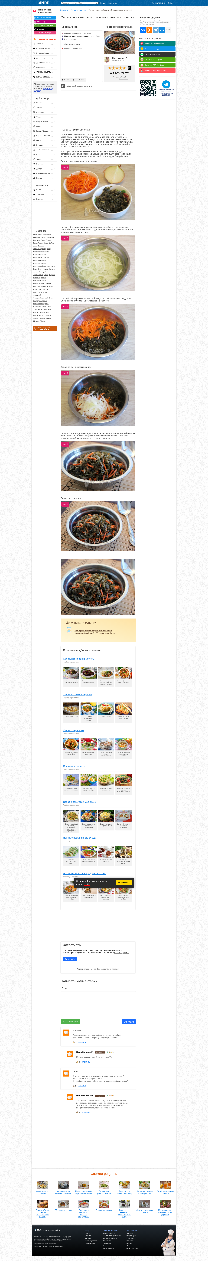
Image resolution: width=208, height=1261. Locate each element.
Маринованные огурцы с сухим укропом (165, 1212)
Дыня (35, 246)
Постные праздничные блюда (79, 837)
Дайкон (51, 243)
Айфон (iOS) (48, 89)
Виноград (50, 237)
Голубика (36, 240)
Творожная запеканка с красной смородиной (83, 1213)
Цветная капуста (45, 318)
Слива (51, 298)
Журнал (40, 29)
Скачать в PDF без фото (154, 65)
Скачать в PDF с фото (153, 60)
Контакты (88, 1238)
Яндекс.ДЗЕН (131, 1236)
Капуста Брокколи (39, 254)
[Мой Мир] (162, 30)
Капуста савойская (39, 266)
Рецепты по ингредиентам (112, 1236)
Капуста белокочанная (41, 252)
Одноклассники (132, 1248)
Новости (88, 1236)
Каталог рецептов (109, 1233)
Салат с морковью (73, 730)
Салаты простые (78, 10)
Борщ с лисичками (104, 1210)
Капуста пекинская (39, 263)
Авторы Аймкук (44, 33)
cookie (87, 884)
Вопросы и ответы (109, 1246)
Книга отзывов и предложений (45, 11)
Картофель (51, 266)
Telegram (130, 1238)
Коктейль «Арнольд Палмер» (165, 1192)
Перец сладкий (38, 283)
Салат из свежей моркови (77, 694)
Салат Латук (37, 292)
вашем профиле (121, 953)
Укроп (50, 309)
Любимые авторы (45, 25)
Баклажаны (47, 234)
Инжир (49, 249)
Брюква (43, 237)
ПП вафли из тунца (63, 1210)
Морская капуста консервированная (78, 36)
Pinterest (130, 1233)
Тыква (45, 309)
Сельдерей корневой (40, 298)
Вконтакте (130, 1246)
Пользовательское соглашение (45, 1243)
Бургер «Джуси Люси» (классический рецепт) (42, 1213)
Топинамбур (37, 309)
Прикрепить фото (70, 1022)
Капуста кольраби (39, 260)
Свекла (45, 292)
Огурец (43, 278)
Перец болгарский (39, 280)
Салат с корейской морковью (79, 802)
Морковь (52, 275)
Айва (35, 234)
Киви (35, 269)
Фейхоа (48, 315)
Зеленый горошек (39, 249)
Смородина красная (40, 301)
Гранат (48, 240)
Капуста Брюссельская (41, 257)
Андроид (37, 91)
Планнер (41, 21)
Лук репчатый (38, 275)
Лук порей (42, 272)
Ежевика (41, 246)
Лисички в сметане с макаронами (144, 1192)
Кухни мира (107, 1241)
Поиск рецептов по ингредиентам (45, 329)
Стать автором (90, 1243)
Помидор (44, 286)
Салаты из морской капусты (78, 658)
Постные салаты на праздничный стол (84, 873)
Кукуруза (52, 269)
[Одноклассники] (149, 30)
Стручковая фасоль (40, 307)
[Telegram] (156, 30)
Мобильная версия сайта (48, 1230)
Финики (35, 318)
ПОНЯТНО (123, 882)
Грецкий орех (37, 243)
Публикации (107, 1243)
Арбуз (40, 234)
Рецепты (64, 10)
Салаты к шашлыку (74, 766)
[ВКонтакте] (143, 30)
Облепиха (36, 278)
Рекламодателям (91, 1241)
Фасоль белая (44, 312)
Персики (48, 283)
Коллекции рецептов (110, 1238)
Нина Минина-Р (119, 58)
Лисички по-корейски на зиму (124, 1192)
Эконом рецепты (43, 72)
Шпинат (36, 321)
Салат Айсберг (43, 289)
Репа (35, 289)
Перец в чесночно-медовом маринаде (83, 1192)
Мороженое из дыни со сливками (63, 1192)
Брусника (36, 237)
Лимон (35, 272)
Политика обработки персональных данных (49, 1246)
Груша (46, 243)
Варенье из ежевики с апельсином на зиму (124, 1213)
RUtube (129, 1243)
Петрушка (36, 286)
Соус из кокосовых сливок (144, 1211)
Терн (49, 307)
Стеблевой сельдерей (41, 304)
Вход (170, 3)
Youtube (130, 1241)
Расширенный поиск (108, 3)
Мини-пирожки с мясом (43, 1192)
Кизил (40, 269)
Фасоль (35, 312)
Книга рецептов (44, 18)
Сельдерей (37, 295)
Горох (43, 240)
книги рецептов (85, 86)
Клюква (45, 269)
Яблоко (42, 321)
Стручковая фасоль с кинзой (104, 1192)
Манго (46, 275)
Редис (51, 286)
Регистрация (158, 3)
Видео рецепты (43, 77)
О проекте (88, 1233)
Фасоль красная (38, 315)
